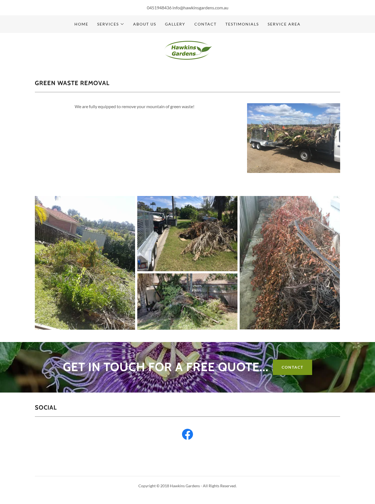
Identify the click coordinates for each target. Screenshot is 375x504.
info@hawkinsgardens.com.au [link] (200, 7)
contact (292, 367)
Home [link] (81, 24)
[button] (110, 24)
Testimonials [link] (242, 24)
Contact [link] (205, 24)
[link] (187, 49)
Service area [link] (284, 24)
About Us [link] (144, 24)
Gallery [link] (175, 24)
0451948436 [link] (159, 7)
